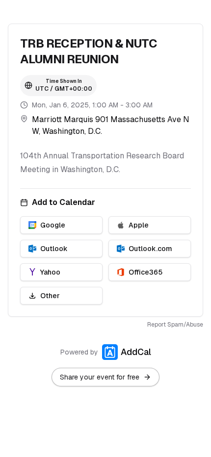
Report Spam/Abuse (175, 325)
